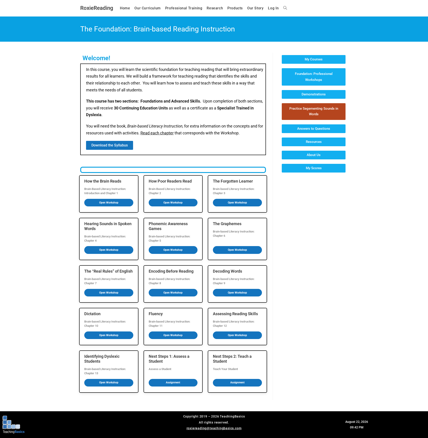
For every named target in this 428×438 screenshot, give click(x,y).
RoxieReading (96, 8)
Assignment (173, 382)
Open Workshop (108, 202)
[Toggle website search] (285, 8)
